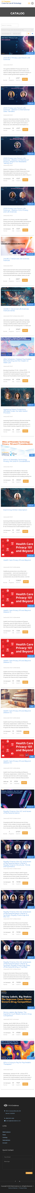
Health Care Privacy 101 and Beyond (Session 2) (17, 661)
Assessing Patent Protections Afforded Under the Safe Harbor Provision (15, 411)
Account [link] (5, 1143)
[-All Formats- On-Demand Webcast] (6, 33)
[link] (11, 2)
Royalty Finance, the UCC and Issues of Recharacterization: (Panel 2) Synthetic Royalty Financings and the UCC (17, 914)
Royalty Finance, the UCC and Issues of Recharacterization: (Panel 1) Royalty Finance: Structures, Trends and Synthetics (17, 864)
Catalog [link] (5, 1137)
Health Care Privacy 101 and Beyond (17, 560)
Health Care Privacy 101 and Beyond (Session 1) (17, 611)
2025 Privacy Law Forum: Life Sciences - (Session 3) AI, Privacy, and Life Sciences (15, 210)
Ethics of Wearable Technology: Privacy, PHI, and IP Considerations (16, 460)
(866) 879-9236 (10, 1118)
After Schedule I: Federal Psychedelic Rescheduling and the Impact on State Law (17, 361)
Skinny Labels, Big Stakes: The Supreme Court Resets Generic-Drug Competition (17, 1014)
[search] (32, 3)
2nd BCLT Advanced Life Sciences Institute (16, 259)
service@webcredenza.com (13, 1120)
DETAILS (25, 79)
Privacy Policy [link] (23, 1188)
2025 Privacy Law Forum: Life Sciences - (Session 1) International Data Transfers (16, 109)
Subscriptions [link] (6, 1140)
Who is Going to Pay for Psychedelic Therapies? (17, 1063)
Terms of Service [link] (13, 1188)
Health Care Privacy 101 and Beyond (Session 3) (17, 711)
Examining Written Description (15, 510)
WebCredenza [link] (6, 1132)
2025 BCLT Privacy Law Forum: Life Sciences (16, 58)
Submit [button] (29, 1173)
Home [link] (4, 1134)
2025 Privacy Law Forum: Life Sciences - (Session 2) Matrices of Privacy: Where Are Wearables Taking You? (16, 160)
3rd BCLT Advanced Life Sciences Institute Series (16, 310)
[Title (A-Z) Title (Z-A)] (16, 33)
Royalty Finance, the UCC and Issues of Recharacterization (17, 812)
